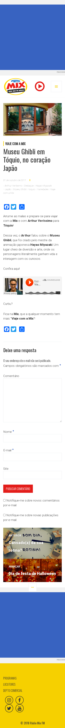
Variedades (42, 189)
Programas (10, 678)
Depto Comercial (12, 690)
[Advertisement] (32, 37)
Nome (8, 432)
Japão (8, 189)
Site (5, 468)
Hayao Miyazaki (44, 185)
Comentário (11, 376)
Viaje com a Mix (15, 143)
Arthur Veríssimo (13, 185)
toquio (32, 189)
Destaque (29, 185)
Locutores (9, 684)
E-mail (8, 450)
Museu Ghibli (20, 189)
